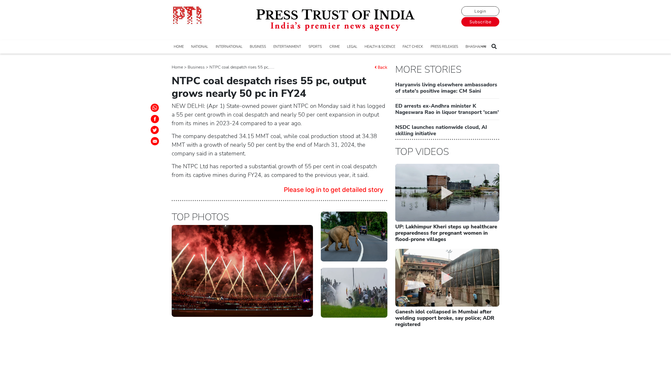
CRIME (334, 46)
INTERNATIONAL (229, 46)
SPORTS (315, 46)
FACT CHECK (413, 46)
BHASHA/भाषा (476, 46)
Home (177, 67)
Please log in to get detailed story (333, 189)
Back (382, 67)
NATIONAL (199, 46)
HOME (179, 46)
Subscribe (480, 21)
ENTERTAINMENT (287, 46)
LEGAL (352, 46)
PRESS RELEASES (444, 46)
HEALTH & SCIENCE (380, 46)
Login (480, 11)
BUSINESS (258, 46)
